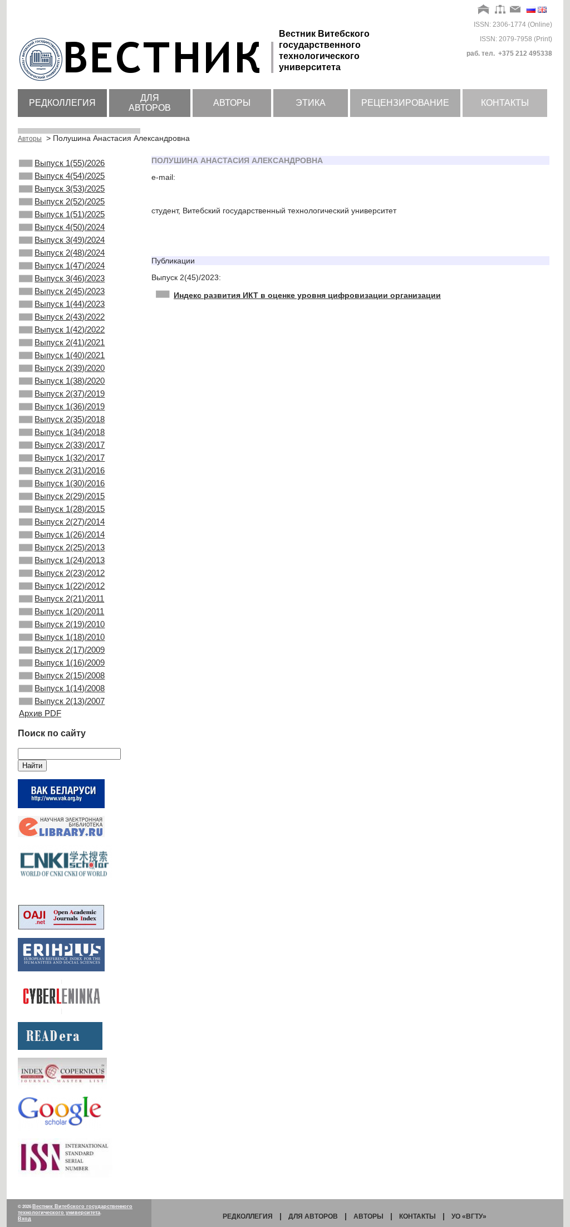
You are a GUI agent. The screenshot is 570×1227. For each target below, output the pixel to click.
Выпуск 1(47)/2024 (70, 265)
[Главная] (484, 10)
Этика (311, 102)
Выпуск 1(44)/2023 (70, 304)
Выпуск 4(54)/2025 (70, 175)
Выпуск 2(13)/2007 (70, 701)
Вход (24, 1218)
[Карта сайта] (500, 10)
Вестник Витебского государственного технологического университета (75, 1209)
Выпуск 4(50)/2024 (70, 227)
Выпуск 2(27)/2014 (70, 521)
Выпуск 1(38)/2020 (70, 380)
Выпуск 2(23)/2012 (70, 573)
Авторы (231, 102)
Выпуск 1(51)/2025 (70, 214)
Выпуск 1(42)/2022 (70, 329)
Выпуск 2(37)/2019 (70, 393)
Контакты (505, 102)
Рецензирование (405, 102)
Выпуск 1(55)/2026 (70, 163)
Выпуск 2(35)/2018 (70, 419)
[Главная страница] (148, 81)
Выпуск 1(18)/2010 (70, 637)
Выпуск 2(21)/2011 (69, 598)
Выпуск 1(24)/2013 (70, 560)
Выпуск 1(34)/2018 (70, 432)
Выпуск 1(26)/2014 (70, 534)
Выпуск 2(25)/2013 (70, 547)
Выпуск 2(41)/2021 (70, 342)
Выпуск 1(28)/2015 (70, 509)
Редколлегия (62, 102)
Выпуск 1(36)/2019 (70, 406)
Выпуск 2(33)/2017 (70, 444)
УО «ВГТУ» (469, 1216)
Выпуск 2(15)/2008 (70, 675)
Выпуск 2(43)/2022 (70, 316)
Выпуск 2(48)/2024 (70, 252)
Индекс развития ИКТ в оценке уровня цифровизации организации (307, 295)
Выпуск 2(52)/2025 (70, 201)
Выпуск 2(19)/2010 (70, 624)
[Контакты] (515, 10)
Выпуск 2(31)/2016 (70, 470)
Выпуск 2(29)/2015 (70, 496)
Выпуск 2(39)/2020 (70, 368)
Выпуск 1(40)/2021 (70, 355)
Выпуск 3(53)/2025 (70, 188)
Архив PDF (40, 713)
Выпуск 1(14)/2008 (70, 688)
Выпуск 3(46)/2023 (70, 278)
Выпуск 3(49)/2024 (70, 240)
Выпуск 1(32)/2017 (70, 457)
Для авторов (150, 103)
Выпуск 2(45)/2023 (70, 291)
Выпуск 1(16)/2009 (70, 662)
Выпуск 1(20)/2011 (69, 611)
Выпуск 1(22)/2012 (70, 585)
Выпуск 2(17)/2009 (70, 649)
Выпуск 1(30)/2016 (70, 483)
